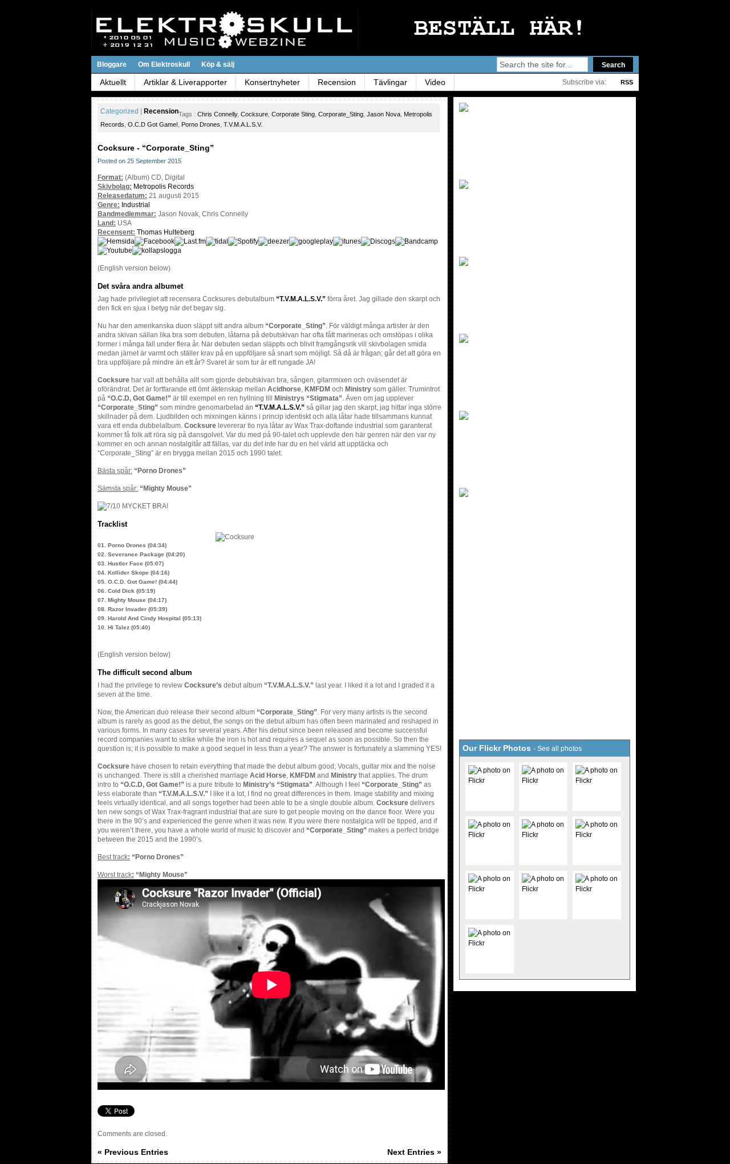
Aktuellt (113, 82)
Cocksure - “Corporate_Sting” (156, 147)
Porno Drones (200, 124)
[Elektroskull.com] (202, 29)
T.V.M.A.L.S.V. (243, 124)
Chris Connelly (217, 114)
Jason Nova (383, 114)
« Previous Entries (133, 1152)
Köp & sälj (217, 64)
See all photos (559, 749)
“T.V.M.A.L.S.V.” (301, 299)
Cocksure (254, 114)
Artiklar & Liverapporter (185, 82)
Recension (337, 82)
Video (435, 82)
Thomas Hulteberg (165, 232)
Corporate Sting (293, 114)
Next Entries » (414, 1152)
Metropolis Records (163, 187)
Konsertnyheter (272, 82)
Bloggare (112, 64)
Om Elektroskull (164, 64)
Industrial (135, 205)
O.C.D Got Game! (153, 124)
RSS (626, 82)
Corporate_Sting (340, 114)
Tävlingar (390, 82)
